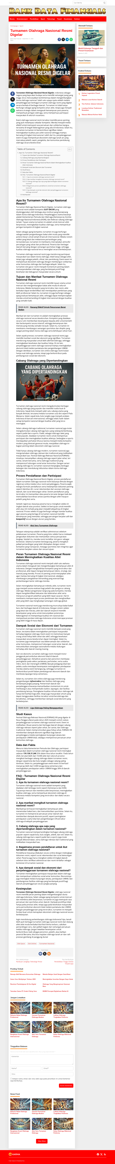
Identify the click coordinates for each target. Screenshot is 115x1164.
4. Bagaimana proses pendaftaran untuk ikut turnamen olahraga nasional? (46, 187)
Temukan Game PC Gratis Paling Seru (23, 991)
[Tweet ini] (63, 39)
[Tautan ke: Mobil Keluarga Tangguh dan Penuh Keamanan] (91, 38)
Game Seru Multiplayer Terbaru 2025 (23, 979)
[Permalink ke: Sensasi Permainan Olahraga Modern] (42, 1008)
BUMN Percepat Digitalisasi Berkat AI (55, 991)
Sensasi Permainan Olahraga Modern (38, 1016)
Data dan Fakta (27, 172)
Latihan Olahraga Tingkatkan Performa (60, 1016)
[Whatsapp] (71, 39)
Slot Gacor (21, 944)
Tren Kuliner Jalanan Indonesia (92, 104)
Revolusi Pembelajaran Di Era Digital (23, 984)
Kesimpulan (26, 195)
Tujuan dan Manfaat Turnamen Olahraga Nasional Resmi (41, 155)
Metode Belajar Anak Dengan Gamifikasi (57, 974)
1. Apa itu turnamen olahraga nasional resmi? (40, 177)
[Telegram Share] (67, 39)
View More (42, 1141)
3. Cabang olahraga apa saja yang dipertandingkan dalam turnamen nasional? (47, 182)
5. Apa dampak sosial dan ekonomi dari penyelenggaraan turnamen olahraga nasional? (47, 191)
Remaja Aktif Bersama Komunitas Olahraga (25, 974)
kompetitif (20, 519)
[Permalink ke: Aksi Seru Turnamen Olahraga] (42, 1027)
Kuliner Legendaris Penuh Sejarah (91, 94)
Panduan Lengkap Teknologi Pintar (29, 961)
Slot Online (32, 944)
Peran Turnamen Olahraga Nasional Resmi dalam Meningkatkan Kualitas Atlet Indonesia (46, 164)
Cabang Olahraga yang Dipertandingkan (35, 158)
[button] (104, 3)
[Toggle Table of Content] (68, 149)
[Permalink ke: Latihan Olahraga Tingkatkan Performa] (63, 1008)
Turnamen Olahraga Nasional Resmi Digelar (35, 892)
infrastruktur (36, 681)
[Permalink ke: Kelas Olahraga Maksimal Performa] (63, 1027)
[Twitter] (44, 954)
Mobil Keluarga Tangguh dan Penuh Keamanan (90, 49)
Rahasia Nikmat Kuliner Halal (92, 114)
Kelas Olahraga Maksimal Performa (62, 1035)
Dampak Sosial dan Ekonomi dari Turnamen (37, 167)
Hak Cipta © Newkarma (16, 1161)
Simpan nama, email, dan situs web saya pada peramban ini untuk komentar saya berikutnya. (40, 1080)
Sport (11, 40)
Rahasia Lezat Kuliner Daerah (92, 99)
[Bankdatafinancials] (57, 11)
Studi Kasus (26, 170)
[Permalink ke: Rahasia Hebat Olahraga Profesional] (20, 1008)
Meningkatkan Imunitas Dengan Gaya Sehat (58, 979)
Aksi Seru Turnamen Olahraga (39, 1035)
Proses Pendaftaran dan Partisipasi (34, 160)
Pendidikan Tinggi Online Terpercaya (63, 962)
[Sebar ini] (59, 39)
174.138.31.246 (30, 753)
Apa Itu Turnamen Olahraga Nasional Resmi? (36, 153)
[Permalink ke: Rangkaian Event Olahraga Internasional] (20, 1027)
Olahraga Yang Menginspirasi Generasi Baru (56, 985)
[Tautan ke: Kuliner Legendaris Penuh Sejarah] (91, 83)
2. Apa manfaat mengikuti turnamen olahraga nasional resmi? (45, 179)
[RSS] (49, 954)
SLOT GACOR (49, 209)
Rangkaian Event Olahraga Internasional (19, 1035)
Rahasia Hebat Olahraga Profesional (18, 1016)
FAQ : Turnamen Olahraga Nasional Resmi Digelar (38, 175)
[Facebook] (40, 954)
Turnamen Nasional (46, 944)
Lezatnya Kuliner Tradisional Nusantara (92, 109)
